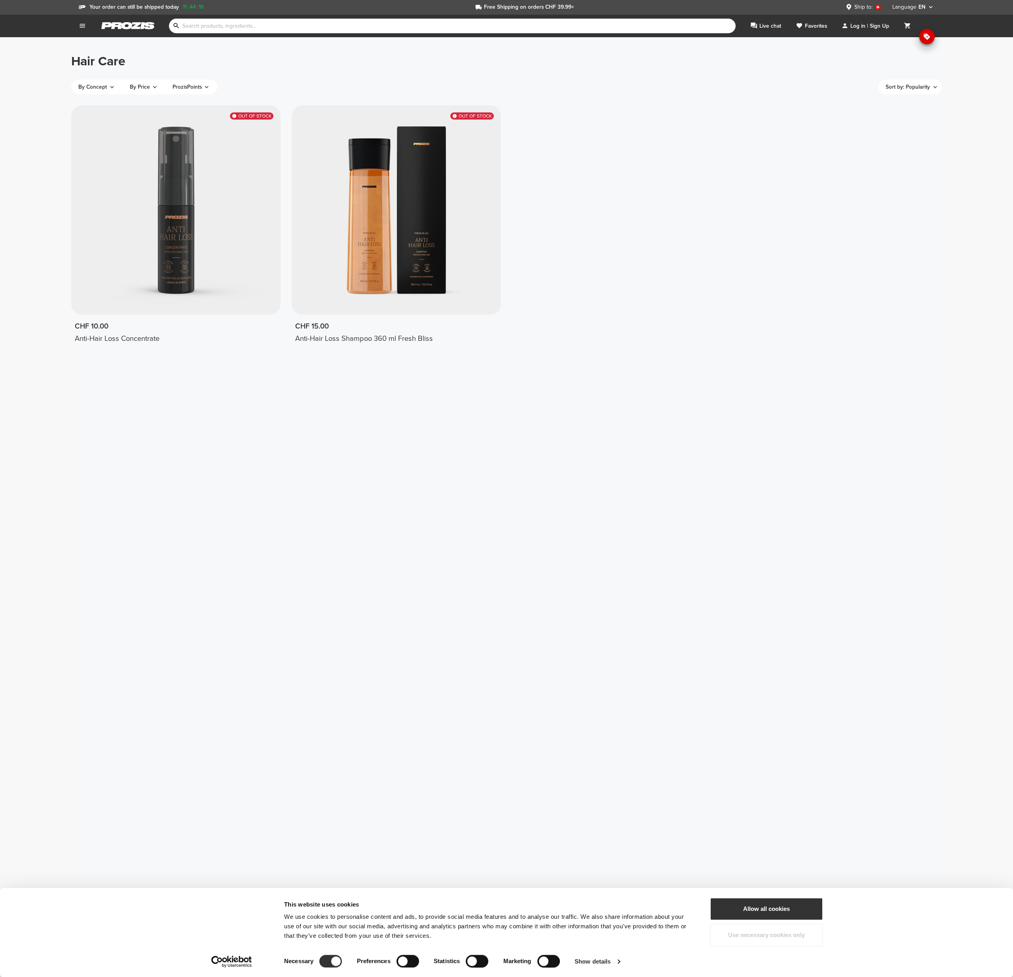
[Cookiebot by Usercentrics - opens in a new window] (231, 961)
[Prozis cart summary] (907, 26)
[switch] (407, 961)
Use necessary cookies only (766, 934)
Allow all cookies (766, 908)
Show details (593, 961)
